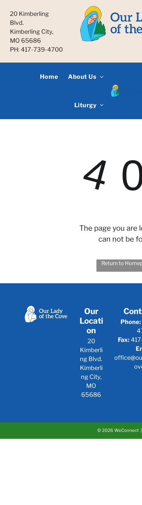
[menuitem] (49, 76)
